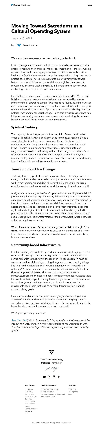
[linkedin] (49, 376)
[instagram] (54, 376)
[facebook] (58, 376)
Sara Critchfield (19, 320)
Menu (89, 5)
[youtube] (44, 376)
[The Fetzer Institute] (20, 5)
